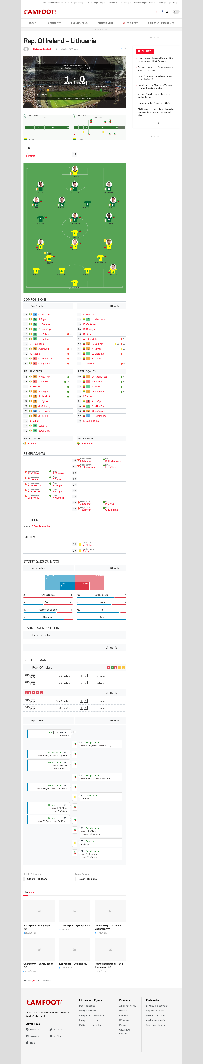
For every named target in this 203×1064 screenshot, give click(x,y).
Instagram (34, 1036)
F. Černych (97, 344)
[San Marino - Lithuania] (74, 708)
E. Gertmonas (99, 416)
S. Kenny (33, 443)
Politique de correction (89, 1020)
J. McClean (44, 376)
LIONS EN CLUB (79, 23)
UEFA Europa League (96, 2)
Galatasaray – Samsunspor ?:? (38, 965)
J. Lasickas (98, 353)
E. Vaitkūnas (89, 324)
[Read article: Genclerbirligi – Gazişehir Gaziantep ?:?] (110, 911)
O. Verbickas (98, 411)
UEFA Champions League (75, 2)
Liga (169, 2)
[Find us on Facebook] (162, 12)
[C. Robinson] (74, 219)
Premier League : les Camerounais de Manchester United (156, 69)
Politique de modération (90, 1024)
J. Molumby (44, 406)
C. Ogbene (44, 363)
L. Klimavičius (99, 319)
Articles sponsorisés (155, 1020)
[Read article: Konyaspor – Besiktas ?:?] (74, 949)
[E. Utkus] (40, 245)
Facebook (34, 1029)
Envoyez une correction (157, 1005)
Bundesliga (161, 2)
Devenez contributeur (156, 1015)
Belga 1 (176, 2)
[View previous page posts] (153, 123)
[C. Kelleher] (74, 172)
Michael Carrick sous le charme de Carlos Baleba (154, 95)
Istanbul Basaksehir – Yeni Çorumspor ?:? (109, 965)
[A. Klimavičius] (100, 258)
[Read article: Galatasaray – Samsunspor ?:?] (39, 949)
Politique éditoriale (87, 1010)
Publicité (123, 1010)
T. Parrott (30, 155)
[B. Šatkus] (36, 270)
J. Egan (42, 319)
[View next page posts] (159, 123)
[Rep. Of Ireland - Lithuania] (74, 675)
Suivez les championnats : (52, 2)
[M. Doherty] (74, 188)
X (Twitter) (58, 1029)
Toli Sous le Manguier (161, 23)
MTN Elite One (113, 2)
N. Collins (43, 339)
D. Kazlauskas (99, 376)
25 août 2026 (30, 933)
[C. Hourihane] (87, 203)
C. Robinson (45, 358)
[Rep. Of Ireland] (48, 81)
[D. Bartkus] (74, 283)
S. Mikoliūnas (99, 406)
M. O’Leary (44, 411)
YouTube (58, 1036)
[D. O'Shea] (36, 203)
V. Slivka (96, 348)
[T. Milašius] (74, 233)
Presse (122, 1024)
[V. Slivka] (109, 245)
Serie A (152, 2)
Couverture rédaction (124, 1031)
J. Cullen (43, 416)
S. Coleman (44, 430)
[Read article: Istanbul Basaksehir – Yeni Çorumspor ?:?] (110, 949)
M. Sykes (43, 401)
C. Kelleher (44, 314)
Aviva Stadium (65, 68)
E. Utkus (96, 358)
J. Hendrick (44, 396)
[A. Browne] (113, 203)
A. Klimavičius (90, 339)
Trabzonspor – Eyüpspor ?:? (74, 925)
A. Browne (43, 348)
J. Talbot (34, 420)
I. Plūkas (87, 396)
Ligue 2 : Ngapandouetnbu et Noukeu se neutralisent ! (155, 78)
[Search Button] (156, 12)
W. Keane (35, 353)
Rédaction (124, 1020)
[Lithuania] (101, 81)
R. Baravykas (90, 329)
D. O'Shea (43, 334)
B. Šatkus (88, 334)
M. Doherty (44, 324)
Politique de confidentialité (91, 1015)
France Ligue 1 (126, 2)
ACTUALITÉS (54, 23)
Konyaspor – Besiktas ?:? (73, 963)
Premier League (140, 2)
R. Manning (44, 329)
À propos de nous (127, 1005)
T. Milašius (88, 363)
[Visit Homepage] (40, 12)
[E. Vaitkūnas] (87, 270)
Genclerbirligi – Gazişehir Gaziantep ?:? (108, 927)
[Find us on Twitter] (167, 12)
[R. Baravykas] (62, 270)
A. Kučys (96, 401)
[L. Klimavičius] (113, 270)
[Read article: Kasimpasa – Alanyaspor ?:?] (39, 911)
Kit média (123, 1015)
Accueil (33, 23)
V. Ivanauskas (88, 443)
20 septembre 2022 (64, 49)
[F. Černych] (49, 258)
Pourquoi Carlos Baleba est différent (155, 102)
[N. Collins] (62, 203)
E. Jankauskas (91, 420)
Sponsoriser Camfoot (156, 1024)
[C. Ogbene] (109, 219)
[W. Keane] (40, 219)
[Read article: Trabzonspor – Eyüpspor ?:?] (74, 911)
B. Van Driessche (41, 526)
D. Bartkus (88, 314)
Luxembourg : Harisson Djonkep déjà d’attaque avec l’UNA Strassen (155, 60)
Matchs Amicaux (70, 65)
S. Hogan (35, 386)
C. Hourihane (37, 344)
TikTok (33, 1042)
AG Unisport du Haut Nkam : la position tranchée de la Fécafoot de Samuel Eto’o (156, 112)
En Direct (132, 23)
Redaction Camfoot (42, 49)
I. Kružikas (97, 381)
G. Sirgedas (98, 391)
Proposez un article (155, 1010)
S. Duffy (42, 425)
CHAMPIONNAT (105, 23)
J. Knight (43, 391)
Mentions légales (87, 1005)
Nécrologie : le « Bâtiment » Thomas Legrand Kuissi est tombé (155, 87)
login (32, 980)
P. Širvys (96, 386)
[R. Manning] (109, 188)
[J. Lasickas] (74, 245)
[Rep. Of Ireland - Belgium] (74, 682)
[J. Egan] (40, 188)
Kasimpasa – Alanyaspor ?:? (37, 927)
